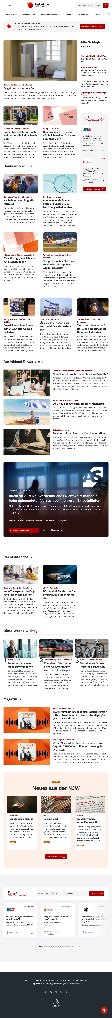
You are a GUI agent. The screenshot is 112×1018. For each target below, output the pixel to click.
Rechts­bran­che (16, 557)
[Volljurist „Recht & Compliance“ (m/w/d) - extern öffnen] (103, 181)
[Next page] (79, 946)
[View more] (31, 166)
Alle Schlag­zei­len (90, 44)
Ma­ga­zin (10, 699)
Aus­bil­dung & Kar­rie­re (22, 361)
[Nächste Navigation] (109, 14)
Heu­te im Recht (16, 166)
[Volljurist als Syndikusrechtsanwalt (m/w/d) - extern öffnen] (103, 150)
